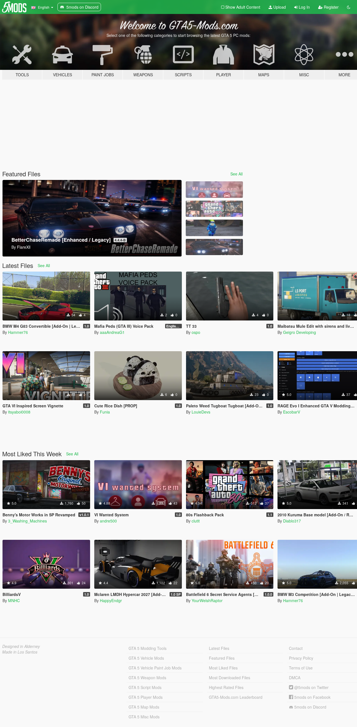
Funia (105, 412)
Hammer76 (18, 332)
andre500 (108, 521)
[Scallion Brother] (214, 228)
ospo (196, 332)
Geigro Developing (299, 332)
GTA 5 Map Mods (144, 707)
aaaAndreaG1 (112, 332)
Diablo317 (292, 521)
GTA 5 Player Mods (146, 697)
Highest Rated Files (226, 687)
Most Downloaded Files (229, 677)
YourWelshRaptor (207, 600)
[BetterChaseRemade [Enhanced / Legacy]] (214, 247)
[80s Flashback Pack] (214, 209)
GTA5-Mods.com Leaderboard (235, 697)
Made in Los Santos (19, 652)
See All (236, 174)
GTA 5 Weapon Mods (147, 677)
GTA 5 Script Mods (145, 687)
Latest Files (219, 648)
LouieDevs (201, 412)
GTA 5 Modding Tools (148, 648)
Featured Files (222, 658)
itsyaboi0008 (19, 412)
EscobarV (291, 412)
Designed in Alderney (21, 646)
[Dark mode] (348, 7)
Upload (279, 7)
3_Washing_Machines (27, 521)
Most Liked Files (223, 668)
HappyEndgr (111, 600)
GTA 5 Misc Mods (144, 716)
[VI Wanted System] (214, 189)
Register (331, 7)
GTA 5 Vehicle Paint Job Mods (155, 668)
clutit (196, 521)
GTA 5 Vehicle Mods (146, 658)
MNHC (14, 600)
